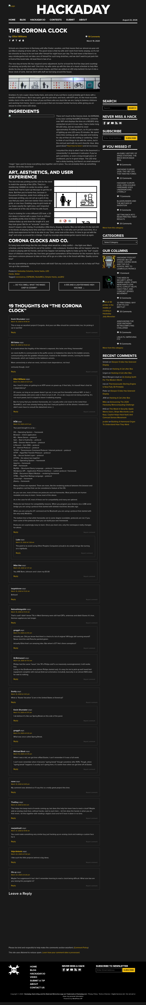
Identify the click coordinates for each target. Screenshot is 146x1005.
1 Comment (124, 273)
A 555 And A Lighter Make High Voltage (79, 286)
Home (12, 19)
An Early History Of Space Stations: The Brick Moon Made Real (127, 156)
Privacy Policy (93, 994)
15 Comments (125, 332)
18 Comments (125, 165)
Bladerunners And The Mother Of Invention (126, 203)
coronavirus (21, 277)
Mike (105, 402)
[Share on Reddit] (20, 40)
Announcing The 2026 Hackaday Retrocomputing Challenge (125, 324)
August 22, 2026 (130, 20)
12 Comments (125, 298)
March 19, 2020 (93, 41)
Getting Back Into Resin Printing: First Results (127, 217)
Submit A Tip (37, 980)
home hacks (39, 271)
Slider (17, 274)
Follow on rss (116, 123)
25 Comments (125, 223)
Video (33, 977)
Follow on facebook (104, 123)
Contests (56, 19)
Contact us (120, 123)
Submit (70, 19)
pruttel (105, 421)
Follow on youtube (112, 123)
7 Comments (124, 196)
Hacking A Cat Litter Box (122, 369)
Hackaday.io (37, 19)
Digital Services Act (118, 994)
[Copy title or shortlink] (23, 40)
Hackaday (73, 9)
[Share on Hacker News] (16, 40)
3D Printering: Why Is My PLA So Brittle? (126, 305)
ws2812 (61, 277)
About (83, 19)
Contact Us (37, 987)
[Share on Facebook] (10, 40)
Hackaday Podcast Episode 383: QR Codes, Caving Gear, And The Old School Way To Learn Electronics (127, 263)
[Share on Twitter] (13, 40)
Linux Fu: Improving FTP (126, 338)
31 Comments (125, 210)
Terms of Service (104, 994)
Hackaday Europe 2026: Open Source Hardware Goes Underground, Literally (126, 187)
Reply (13, 332)
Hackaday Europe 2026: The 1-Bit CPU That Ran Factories (126, 171)
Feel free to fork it (74, 146)
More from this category (113, 228)
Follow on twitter (108, 123)
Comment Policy (81, 947)
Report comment (91, 333)
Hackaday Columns (25, 271)
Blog (23, 19)
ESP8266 (30, 277)
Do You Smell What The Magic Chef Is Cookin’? (29, 286)
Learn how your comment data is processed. (61, 952)
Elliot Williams (19, 36)
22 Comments (125, 178)
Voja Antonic (16, 851)
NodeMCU (39, 277)
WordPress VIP (77, 999)
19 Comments (94, 36)
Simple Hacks (51, 277)
